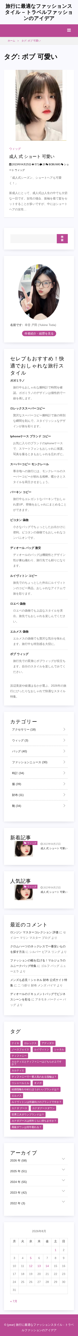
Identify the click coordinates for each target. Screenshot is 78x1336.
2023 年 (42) (18, 1192)
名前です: (16, 325)
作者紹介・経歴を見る (39, 333)
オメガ (38, 1083)
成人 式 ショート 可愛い (31, 156)
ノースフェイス (20, 1049)
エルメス (17, 1095)
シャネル (59, 1049)
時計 (17, 773)
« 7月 (13, 1301)
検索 (62, 238)
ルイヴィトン (41, 1049)
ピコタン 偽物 (19, 520)
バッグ (19, 751)
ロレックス (30, 1043)
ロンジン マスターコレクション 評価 (34, 932)
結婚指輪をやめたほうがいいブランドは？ (35, 1089)
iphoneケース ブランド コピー (30, 436)
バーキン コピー (20, 492)
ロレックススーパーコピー (27, 408)
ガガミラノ (17, 380)
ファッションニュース (29, 762)
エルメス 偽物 (19, 631)
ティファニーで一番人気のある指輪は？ (34, 1076)
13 (39, 1266)
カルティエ (18, 1070)
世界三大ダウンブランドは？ (28, 1114)
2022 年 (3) (17, 1203)
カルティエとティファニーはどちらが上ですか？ (37, 1063)
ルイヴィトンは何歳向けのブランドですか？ (37, 1101)
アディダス (48, 1043)
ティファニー (19, 1055)
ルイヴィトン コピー (23, 575)
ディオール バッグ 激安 (25, 548)
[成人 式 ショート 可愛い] (39, 105)
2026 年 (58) (18, 1160)
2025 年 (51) (18, 1171)
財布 (17, 795)
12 (30, 1266)
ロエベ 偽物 (18, 603)
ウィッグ (15, 148)
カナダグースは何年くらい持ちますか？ (34, 1120)
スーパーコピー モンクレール (29, 464)
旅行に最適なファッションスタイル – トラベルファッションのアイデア (39, 12)
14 (47, 1266)
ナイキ (15, 1043)
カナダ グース (19, 1108)
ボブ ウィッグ (19, 654)
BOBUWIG (55, 164)
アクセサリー (23, 729)
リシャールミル (20, 1083)
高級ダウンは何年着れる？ (27, 1127)
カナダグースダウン (43, 1108)
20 (44, 164)
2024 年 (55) (18, 1182)
